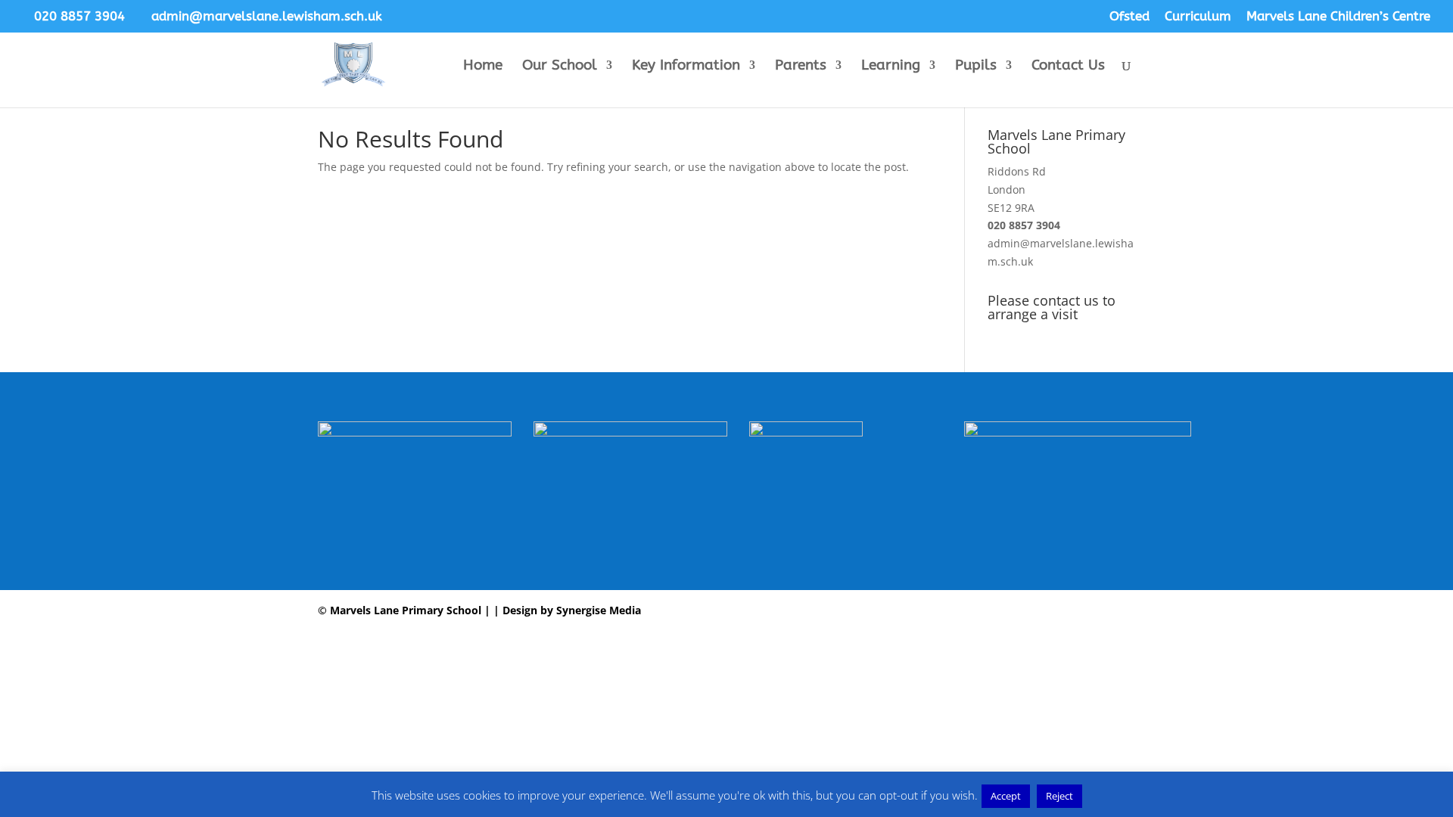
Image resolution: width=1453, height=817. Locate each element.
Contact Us (1068, 66)
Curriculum (1198, 16)
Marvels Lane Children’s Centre (1338, 16)
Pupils (976, 66)
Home (482, 66)
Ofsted (1129, 16)
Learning (890, 66)
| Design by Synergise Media (565, 610)
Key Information (686, 66)
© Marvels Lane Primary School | (404, 610)
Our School (559, 66)
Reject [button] (1059, 796)
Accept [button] (1006, 796)
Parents (800, 66)
